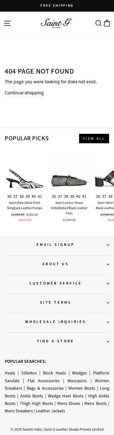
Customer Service (55, 283)
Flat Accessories (44, 380)
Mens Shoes (68, 403)
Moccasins (77, 380)
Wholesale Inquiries (55, 322)
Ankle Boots (31, 396)
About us (55, 264)
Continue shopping (24, 92)
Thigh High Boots (36, 403)
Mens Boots (95, 403)
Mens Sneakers (19, 411)
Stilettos (29, 373)
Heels (10, 373)
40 (34, 196)
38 (21, 196)
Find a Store (55, 341)
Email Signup (55, 245)
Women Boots (81, 388)
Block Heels (54, 373)
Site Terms (56, 302)
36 (9, 196)
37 (15, 196)
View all (94, 138)
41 (40, 196)
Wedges (79, 373)
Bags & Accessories (45, 388)
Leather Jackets (50, 411)
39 (27, 196)
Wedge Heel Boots (66, 396)
